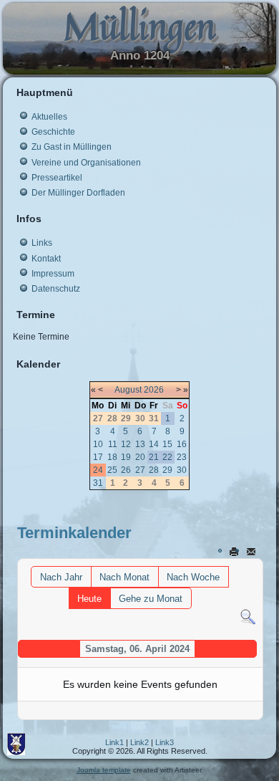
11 (112, 444)
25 (112, 470)
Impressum (52, 274)
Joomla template (104, 770)
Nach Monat (124, 577)
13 (140, 444)
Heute (89, 598)
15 (167, 444)
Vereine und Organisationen (86, 163)
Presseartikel (56, 178)
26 (126, 470)
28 (154, 470)
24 (98, 470)
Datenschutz (55, 289)
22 (167, 457)
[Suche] (247, 616)
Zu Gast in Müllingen (71, 147)
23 (182, 457)
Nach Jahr (61, 577)
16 (182, 444)
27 (140, 470)
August (128, 390)
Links (41, 243)
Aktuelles (49, 117)
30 (182, 470)
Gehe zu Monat (150, 598)
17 (98, 457)
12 (126, 444)
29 (167, 470)
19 (126, 457)
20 (140, 457)
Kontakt (46, 259)
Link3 (164, 742)
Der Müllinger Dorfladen (78, 193)
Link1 (114, 742)
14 (154, 444)
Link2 (139, 742)
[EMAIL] (252, 551)
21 (154, 457)
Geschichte (53, 132)
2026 (154, 390)
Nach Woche (193, 577)
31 (98, 483)
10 (98, 444)
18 (112, 457)
